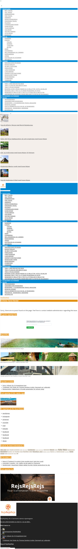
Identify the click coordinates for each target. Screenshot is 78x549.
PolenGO (8, 23)
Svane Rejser (9, 26)
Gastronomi (46, 449)
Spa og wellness (66, 451)
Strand (2, 453)
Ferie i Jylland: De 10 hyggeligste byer (15, 385)
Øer (17, 453)
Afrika (7, 56)
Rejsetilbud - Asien (11, 451)
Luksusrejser (9, 71)
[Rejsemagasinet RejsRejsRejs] (4, 530)
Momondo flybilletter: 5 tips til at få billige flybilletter (24, 92)
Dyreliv (21, 449)
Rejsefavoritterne (11, 75)
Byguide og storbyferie (15, 449)
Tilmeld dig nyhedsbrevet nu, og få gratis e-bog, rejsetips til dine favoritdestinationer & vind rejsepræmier (38, 321)
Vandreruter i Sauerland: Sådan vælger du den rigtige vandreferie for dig (26, 465)
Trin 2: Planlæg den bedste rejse (16, 85)
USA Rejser (8, 30)
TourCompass (9, 28)
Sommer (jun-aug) (60, 451)
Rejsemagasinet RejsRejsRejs (12, 532)
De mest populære (11, 66)
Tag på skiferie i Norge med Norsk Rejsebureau (16, 125)
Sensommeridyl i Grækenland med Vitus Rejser (12, 348)
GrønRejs (8, 17)
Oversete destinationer (13, 73)
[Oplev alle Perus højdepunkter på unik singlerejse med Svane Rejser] (4, 135)
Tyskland (10, 45)
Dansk (8, 548)
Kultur (60, 450)
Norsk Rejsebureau (11, 19)
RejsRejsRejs (4, 298)
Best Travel (9, 11)
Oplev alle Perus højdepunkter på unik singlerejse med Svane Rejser (23, 139)
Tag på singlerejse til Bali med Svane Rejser (15, 180)
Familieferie (9, 68)
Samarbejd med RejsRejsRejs (14, 101)
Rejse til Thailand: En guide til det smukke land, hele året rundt (23, 461)
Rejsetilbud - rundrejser (46, 451)
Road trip (52, 451)
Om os (5, 98)
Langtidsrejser (10, 70)
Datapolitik (9, 110)
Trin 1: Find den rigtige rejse (14, 84)
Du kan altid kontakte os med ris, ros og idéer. (15, 522)
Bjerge (8, 449)
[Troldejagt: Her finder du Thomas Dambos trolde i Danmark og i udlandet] (4, 538)
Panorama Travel (11, 21)
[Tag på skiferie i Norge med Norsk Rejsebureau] (4, 121)
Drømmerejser (9, 14)
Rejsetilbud (6, 9)
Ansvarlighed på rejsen (13, 63)
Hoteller (56, 449)
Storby (71, 451)
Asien (6, 49)
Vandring (6, 453)
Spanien (9, 44)
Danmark (8, 38)
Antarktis (8, 59)
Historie (52, 450)
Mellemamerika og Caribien (14, 52)
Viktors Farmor (10, 31)
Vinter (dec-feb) (10, 453)
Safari (55, 451)
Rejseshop (8, 35)
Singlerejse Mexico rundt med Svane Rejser (15, 166)
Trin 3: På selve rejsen (12, 87)
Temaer (5, 61)
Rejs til (5, 37)
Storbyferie (9, 78)
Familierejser (31, 450)
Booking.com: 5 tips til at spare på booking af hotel (22, 91)
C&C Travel (8, 12)
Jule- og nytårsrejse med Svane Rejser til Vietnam (17, 153)
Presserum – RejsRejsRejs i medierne (16, 108)
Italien (9, 42)
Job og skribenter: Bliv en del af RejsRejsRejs (19, 106)
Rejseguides (6, 82)
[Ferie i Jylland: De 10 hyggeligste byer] (4, 534)
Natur (65, 450)
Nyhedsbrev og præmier (11, 96)
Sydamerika (9, 51)
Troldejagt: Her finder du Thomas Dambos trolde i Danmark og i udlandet (26, 387)
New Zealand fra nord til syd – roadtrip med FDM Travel (14, 362)
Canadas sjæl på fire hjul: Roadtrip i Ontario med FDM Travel (15, 376)
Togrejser (8, 80)
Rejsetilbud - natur (38, 451)
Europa (7, 40)
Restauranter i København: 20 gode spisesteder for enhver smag (23, 389)
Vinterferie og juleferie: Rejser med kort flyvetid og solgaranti (26, 94)
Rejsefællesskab (10, 105)
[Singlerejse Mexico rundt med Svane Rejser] (4, 163)
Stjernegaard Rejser (11, 24)
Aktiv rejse (3, 450)
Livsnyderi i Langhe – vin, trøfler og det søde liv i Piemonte (21, 463)
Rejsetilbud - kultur (27, 451)
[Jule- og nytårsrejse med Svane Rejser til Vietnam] (4, 149)
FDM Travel (8, 16)
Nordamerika (9, 54)
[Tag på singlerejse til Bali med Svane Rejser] (4, 176)
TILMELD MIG (30, 327)
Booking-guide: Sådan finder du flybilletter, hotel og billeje (26, 89)
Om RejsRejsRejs (10, 99)
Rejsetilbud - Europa (19, 451)
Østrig (9, 47)
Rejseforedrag (9, 77)
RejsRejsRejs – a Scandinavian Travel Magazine (20, 103)
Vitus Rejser (9, 33)
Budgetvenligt (10, 64)
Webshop (14, 453)
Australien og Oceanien (13, 58)
